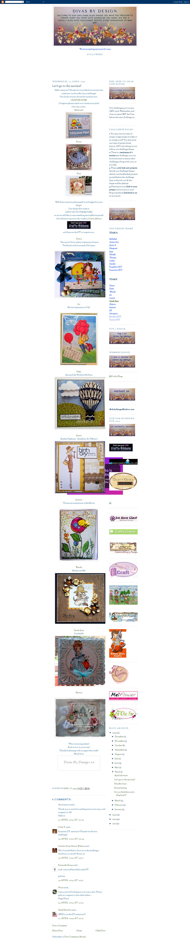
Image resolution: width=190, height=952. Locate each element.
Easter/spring (120, 788)
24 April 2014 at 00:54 (71, 839)
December (119, 736)
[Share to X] (83, 788)
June (117, 763)
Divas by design (95, 11)
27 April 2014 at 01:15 (70, 918)
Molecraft (78, 110)
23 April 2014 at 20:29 (71, 820)
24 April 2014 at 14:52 (70, 880)
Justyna (78, 499)
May (117, 767)
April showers (121, 775)
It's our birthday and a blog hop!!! (124, 794)
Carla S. (62, 827)
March (118, 800)
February (119, 805)
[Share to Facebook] (86, 788)
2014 (114, 732)
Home (79, 930)
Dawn (79, 239)
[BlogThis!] (81, 788)
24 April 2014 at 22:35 (70, 902)
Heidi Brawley (64, 910)
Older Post (100, 930)
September (120, 749)
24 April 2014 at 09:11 (70, 858)
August (118, 754)
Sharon (78, 692)
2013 (114, 814)
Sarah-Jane (79, 630)
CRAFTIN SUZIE (79, 100)
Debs (79, 371)
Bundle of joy (120, 783)
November (119, 741)
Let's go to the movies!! (124, 779)
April (117, 772)
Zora (79, 173)
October (119, 745)
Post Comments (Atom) (75, 936)
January (118, 809)
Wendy (79, 567)
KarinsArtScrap (65, 865)
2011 (114, 823)
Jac (79, 304)
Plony (79, 141)
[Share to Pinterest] (88, 788)
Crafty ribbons (95, 218)
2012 (114, 819)
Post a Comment (59, 925)
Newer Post (57, 930)
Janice (79, 435)
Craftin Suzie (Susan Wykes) (71, 846)
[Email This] (78, 788)
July (117, 758)
